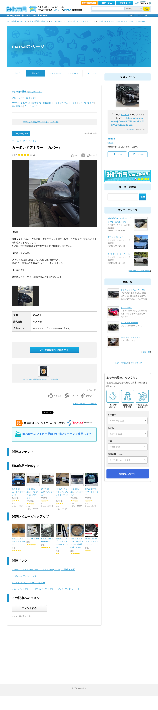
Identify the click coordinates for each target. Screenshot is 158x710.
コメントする (29, 608)
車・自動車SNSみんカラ (17, 21)
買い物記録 (17, 106)
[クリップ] (92, 155)
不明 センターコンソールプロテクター (91, 541)
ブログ (17, 73)
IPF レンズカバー (116, 237)
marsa (111, 138)
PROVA (59, 489)
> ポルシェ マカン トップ (24, 576)
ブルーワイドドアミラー (91, 492)
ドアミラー (90, 21)
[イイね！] (75, 155)
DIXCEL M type (33, 538)
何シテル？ (130, 129)
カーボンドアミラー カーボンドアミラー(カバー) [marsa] (121, 21)
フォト (73, 102)
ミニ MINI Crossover (129, 323)
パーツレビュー (64, 21)
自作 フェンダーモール (119, 254)
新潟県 (110, 142)
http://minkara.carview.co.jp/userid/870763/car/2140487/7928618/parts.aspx (128, 121)
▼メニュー (92, 73)
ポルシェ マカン (35, 92)
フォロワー (138, 154)
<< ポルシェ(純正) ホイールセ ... (36, 122)
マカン (53, 21)
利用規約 (125, 363)
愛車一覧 (146, 352)
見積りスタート (127, 473)
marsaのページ (28, 46)
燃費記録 (47, 102)
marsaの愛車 (19, 91)
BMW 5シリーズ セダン (130, 337)
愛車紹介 (35, 73)
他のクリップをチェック (139, 271)
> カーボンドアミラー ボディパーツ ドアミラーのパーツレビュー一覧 (46, 589)
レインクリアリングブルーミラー (33, 495)
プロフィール (18, 98)
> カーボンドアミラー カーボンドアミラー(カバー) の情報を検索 (43, 569)
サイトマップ (136, 363)
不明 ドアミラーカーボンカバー (18, 541)
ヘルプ (136, 3)
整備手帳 (36, 102)
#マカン (125, 114)
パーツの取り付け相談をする (54, 350)
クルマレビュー (86, 102)
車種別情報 (34, 21)
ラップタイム (73, 73)
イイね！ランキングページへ (85, 404)
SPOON (88, 489)
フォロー (117, 154)
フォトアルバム (54, 73)
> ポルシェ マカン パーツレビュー (28, 582)
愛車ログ (30, 98)
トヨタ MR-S (126, 308)
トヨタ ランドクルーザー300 (133, 290)
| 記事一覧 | (54, 122)
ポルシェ (44, 21)
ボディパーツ (78, 21)
